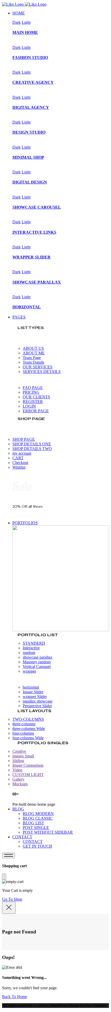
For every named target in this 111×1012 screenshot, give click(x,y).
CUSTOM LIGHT (28, 774)
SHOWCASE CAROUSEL (36, 207)
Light (26, 22)
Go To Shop (12, 899)
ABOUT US (33, 348)
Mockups (20, 784)
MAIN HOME (25, 32)
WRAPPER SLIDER (31, 257)
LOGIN (29, 406)
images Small (23, 756)
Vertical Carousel (37, 666)
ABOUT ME (34, 353)
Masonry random (37, 662)
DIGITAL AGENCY (30, 107)
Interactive (31, 648)
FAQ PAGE (33, 387)
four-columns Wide (28, 738)
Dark (16, 22)
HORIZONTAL (26, 307)
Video (17, 770)
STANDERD (34, 643)
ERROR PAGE (36, 411)
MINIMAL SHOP (28, 157)
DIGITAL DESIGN (29, 182)
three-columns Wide (28, 728)
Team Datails (33, 362)
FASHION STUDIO (30, 57)
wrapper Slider (35, 696)
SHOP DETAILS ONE (31, 444)
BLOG (18, 809)
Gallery (18, 779)
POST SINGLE (36, 827)
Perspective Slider (37, 706)
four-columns (23, 733)
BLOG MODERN (38, 813)
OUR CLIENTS (36, 397)
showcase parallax (37, 657)
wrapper (29, 671)
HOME (18, 13)
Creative (19, 751)
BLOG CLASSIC (38, 818)
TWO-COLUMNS (28, 719)
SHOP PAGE (23, 439)
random (29, 652)
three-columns (23, 724)
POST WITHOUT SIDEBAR (48, 832)
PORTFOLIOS (25, 523)
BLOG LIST (33, 823)
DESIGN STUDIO (28, 132)
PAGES (19, 317)
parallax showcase (37, 701)
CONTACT (22, 837)
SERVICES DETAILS (42, 371)
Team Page (32, 357)
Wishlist (18, 467)
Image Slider (33, 692)
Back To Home (14, 996)
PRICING (31, 392)
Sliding (18, 760)
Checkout (20, 462)
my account (21, 453)
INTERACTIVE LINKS (34, 232)
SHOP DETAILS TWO (32, 448)
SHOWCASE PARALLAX (36, 282)
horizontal (31, 687)
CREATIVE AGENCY (33, 82)
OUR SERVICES (37, 367)
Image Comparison (27, 765)
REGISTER (33, 401)
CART (17, 458)
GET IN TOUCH (37, 846)
